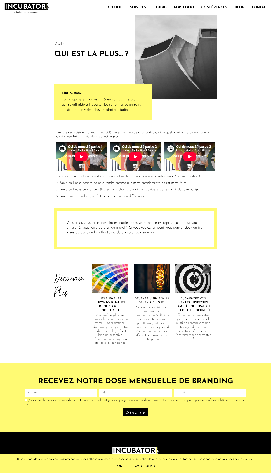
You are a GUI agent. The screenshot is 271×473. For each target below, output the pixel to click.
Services (138, 7)
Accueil (114, 7)
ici (26, 404)
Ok (119, 466)
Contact (260, 7)
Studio (160, 7)
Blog (239, 7)
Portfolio (184, 7)
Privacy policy (143, 466)
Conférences (214, 7)
